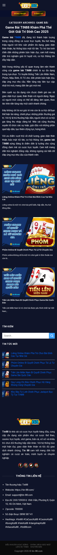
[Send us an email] (36, 465)
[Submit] (52, 336)
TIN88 (17, 37)
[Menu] (4, 5)
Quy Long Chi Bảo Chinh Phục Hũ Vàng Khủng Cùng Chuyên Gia (30, 383)
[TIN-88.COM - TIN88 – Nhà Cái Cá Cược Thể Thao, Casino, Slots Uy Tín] (28, 5)
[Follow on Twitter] (31, 465)
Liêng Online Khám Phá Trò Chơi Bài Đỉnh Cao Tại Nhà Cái (27, 198)
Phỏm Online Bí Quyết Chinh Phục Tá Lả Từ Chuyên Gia (27, 250)
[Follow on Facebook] (20, 465)
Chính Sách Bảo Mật (40, 545)
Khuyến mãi (36, 547)
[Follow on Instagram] (25, 465)
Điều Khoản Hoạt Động (16, 545)
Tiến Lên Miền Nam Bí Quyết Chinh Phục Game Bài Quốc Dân (28, 301)
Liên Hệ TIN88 (22, 547)
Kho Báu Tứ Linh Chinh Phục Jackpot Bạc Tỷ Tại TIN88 (32, 393)
